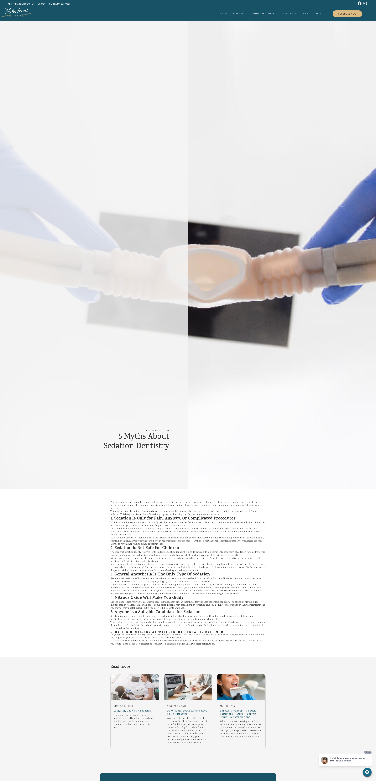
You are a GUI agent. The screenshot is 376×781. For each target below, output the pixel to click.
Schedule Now (347, 13)
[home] (16, 12)
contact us (146, 644)
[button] (240, 13)
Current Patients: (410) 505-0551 (54, 3)
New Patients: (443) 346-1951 (21, 3)
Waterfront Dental (146, 514)
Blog (305, 13)
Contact (319, 13)
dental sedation (150, 511)
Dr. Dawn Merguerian (197, 644)
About (223, 13)
